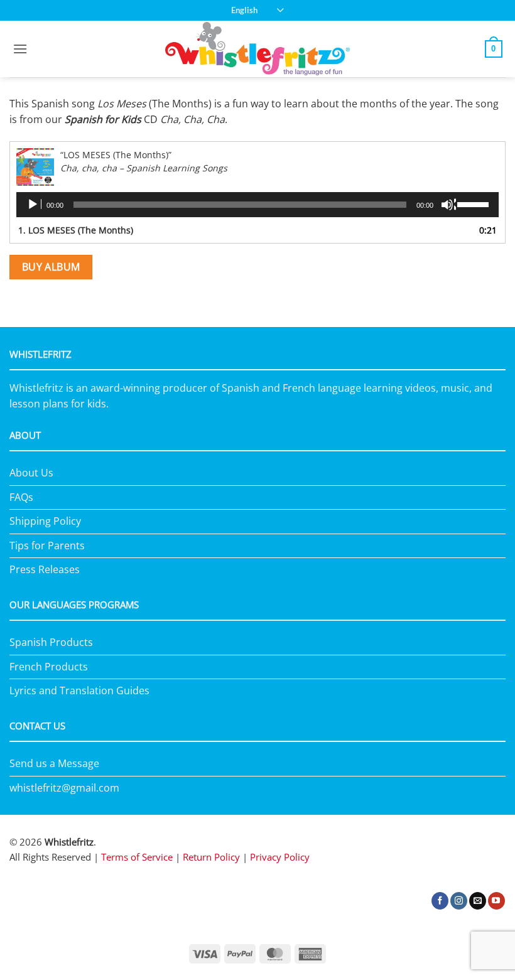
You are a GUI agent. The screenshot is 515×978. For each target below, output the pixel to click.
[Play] (33, 204)
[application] (257, 204)
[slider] (474, 203)
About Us (31, 473)
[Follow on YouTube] (496, 901)
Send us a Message (54, 763)
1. (75, 230)
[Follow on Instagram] (458, 901)
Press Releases (44, 569)
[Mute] (448, 204)
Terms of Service (137, 857)
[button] (20, 48)
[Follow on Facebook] (439, 901)
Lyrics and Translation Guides (79, 690)
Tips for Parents (47, 545)
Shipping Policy (45, 521)
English (244, 10)
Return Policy (211, 857)
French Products (48, 667)
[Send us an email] (477, 901)
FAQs (21, 497)
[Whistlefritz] (257, 48)
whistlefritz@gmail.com (64, 788)
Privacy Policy (280, 857)
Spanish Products (51, 642)
